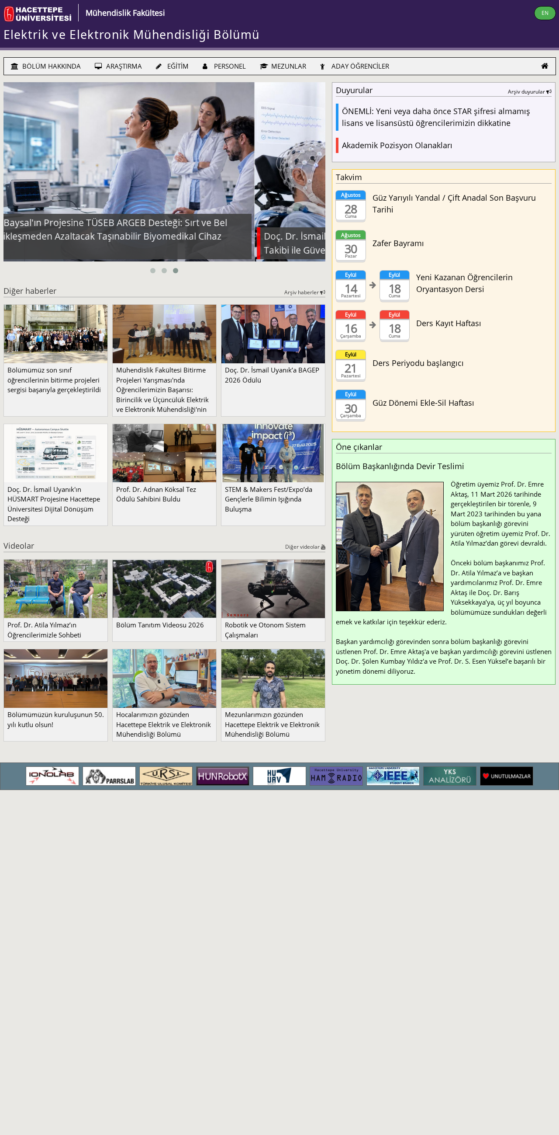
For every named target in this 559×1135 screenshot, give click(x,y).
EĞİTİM (177, 66)
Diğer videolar (303, 546)
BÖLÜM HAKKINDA (51, 66)
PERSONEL (229, 66)
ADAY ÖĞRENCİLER (359, 66)
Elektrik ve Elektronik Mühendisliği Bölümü (131, 34)
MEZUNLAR (287, 66)
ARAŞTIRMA (123, 66)
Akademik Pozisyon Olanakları (397, 145)
